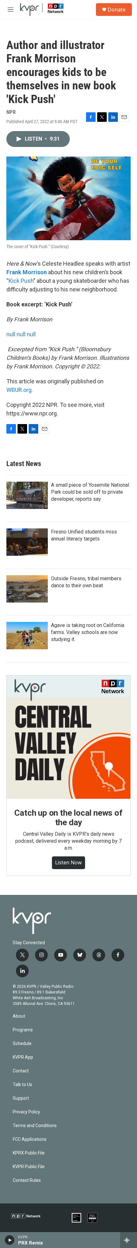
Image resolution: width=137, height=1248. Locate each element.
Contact (21, 1071)
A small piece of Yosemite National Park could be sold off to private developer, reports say (90, 492)
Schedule (22, 1043)
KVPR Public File (29, 1166)
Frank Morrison (26, 272)
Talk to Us (22, 1084)
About (19, 1016)
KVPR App (23, 1057)
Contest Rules (27, 1180)
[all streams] (128, 1240)
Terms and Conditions (35, 1125)
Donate (117, 9)
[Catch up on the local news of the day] (68, 737)
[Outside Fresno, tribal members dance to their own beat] (27, 589)
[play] (10, 1240)
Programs (23, 1030)
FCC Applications (30, 1139)
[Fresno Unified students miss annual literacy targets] (27, 542)
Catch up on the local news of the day (68, 817)
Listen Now (68, 862)
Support (21, 1098)
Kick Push (21, 280)
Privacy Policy (26, 1112)
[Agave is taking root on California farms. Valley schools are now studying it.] (27, 635)
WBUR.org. (19, 390)
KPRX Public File (29, 1153)
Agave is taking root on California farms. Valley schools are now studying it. (87, 632)
